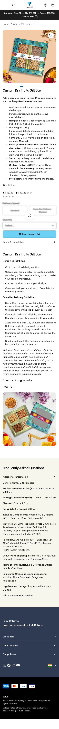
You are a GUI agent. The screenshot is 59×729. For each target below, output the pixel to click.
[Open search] (13, 5)
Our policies (9, 654)
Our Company (10, 645)
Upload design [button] (27, 234)
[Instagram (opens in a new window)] (13, 666)
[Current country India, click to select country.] (52, 666)
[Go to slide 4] (33, 86)
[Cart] (52, 5)
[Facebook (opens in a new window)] (8, 666)
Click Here (16, 568)
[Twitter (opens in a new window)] (4, 666)
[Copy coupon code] (36, 16)
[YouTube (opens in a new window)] (18, 666)
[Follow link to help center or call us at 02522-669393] (45, 5)
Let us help (8, 636)
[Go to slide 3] (29, 86)
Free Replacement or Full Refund (23, 624)
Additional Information (15, 476)
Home (5, 24)
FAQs (5, 386)
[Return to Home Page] (29, 5)
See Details (9, 185)
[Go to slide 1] (22, 86)
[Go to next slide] (54, 56)
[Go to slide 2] (26, 86)
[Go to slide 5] (37, 86)
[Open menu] (6, 5)
